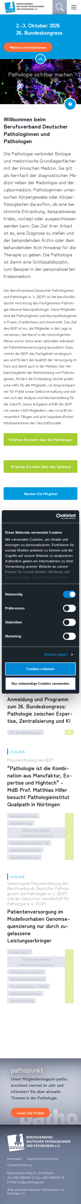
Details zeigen (56, 654)
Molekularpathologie (25, 850)
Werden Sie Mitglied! (40, 493)
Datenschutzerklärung (42, 1158)
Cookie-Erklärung (19, 1165)
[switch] (69, 608)
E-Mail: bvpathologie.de (25, 1182)
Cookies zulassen (41, 669)
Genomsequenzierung (27, 979)
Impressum (14, 1158)
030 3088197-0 (23, 1177)
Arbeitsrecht (20, 952)
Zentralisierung (21, 1000)
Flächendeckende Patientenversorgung (36, 832)
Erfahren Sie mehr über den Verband (40, 466)
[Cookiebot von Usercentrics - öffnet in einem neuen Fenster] (57, 516)
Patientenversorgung (26, 971)
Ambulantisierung (23, 815)
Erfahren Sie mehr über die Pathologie (40, 439)
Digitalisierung (21, 823)
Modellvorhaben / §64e (28, 986)
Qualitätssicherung (24, 857)
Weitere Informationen (28, 47)
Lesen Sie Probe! (30, 1112)
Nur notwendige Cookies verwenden (40, 683)
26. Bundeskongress (25, 732)
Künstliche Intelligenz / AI (29, 843)
